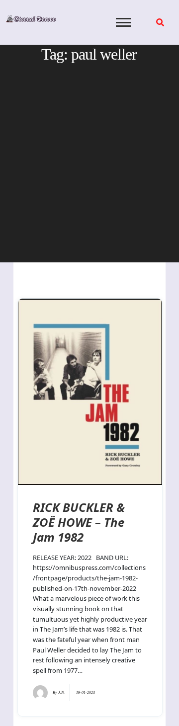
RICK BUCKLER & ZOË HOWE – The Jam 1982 (79, 522)
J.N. (61, 692)
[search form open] (160, 22)
